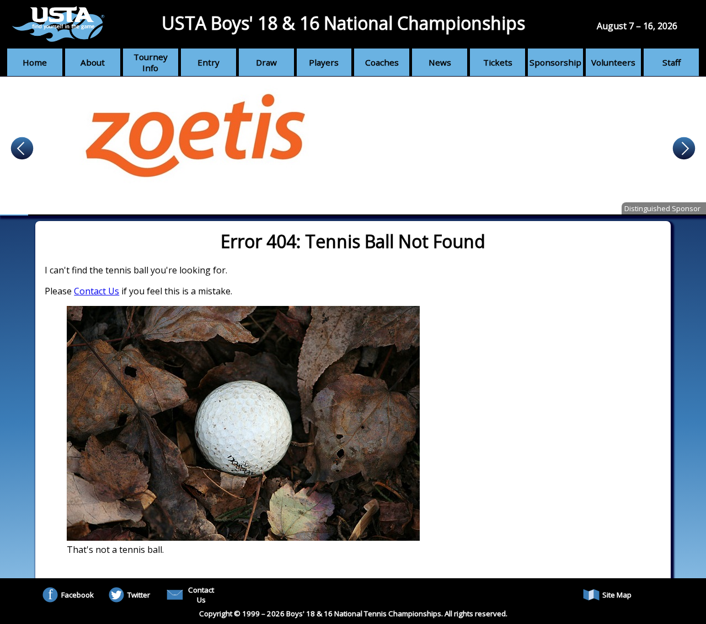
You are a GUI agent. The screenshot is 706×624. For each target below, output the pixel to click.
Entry (208, 62)
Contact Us (96, 291)
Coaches (382, 62)
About (93, 62)
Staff (671, 62)
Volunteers (613, 62)
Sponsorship (555, 62)
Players (324, 62)
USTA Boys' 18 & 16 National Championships (343, 23)
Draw (266, 62)
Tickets (497, 62)
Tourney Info (150, 62)
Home (35, 62)
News (440, 62)
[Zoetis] (353, 146)
